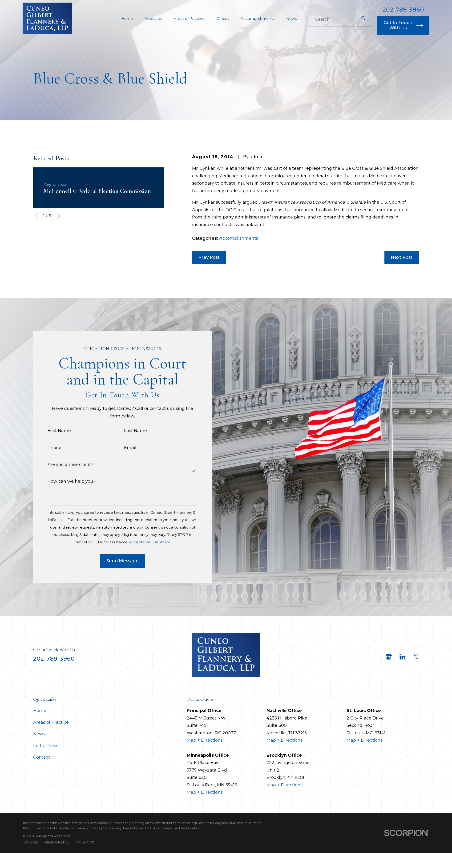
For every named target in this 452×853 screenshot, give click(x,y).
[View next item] (58, 216)
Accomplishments (238, 238)
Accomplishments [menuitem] (257, 18)
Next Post (401, 257)
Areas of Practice (51, 722)
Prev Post (209, 257)
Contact (41, 757)
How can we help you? (72, 481)
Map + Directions (205, 740)
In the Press (45, 745)
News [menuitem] (291, 18)
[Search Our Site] (363, 18)
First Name (59, 430)
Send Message (122, 560)
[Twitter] (416, 657)
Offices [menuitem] (222, 18)
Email (130, 447)
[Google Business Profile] (389, 657)
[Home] (47, 19)
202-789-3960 (403, 9)
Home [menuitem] (127, 18)
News (39, 733)
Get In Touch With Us (397, 25)
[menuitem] (30, 842)
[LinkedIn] (402, 657)
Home (39, 710)
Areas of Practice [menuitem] (189, 18)
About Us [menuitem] (153, 18)
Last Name (135, 430)
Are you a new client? (70, 464)
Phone (54, 447)
